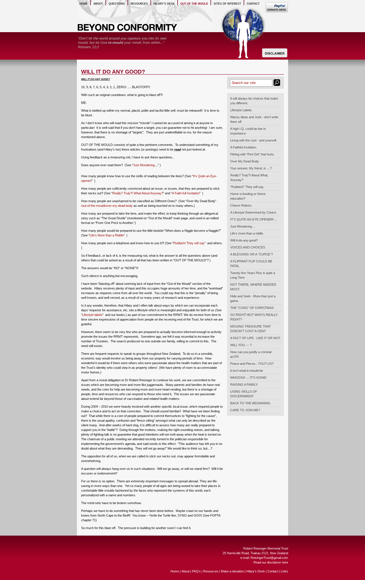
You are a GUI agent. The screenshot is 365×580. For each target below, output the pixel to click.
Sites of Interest (227, 3)
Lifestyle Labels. (241, 110)
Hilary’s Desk (255, 571)
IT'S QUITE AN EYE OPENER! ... (253, 219)
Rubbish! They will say (188, 243)
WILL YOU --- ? (241, 345)
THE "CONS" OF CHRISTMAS (252, 308)
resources (139, 3)
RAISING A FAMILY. (244, 384)
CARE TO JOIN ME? (245, 410)
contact (253, 3)
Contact (272, 571)
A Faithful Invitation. (243, 147)
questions (117, 3)
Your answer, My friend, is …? (251, 168)
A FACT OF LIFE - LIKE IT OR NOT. (255, 338)
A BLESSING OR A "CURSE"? (251, 254)
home (83, 3)
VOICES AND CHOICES (247, 247)
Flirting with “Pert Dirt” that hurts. (252, 154)
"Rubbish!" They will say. (247, 187)
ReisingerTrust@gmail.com (269, 557)
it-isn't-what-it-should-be (246, 370)
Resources (210, 571)
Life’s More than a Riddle (107, 235)
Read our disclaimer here (270, 562)
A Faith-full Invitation (185, 193)
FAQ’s (196, 571)
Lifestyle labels (92, 315)
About (185, 571)
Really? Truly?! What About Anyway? (137, 193)
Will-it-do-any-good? (244, 240)
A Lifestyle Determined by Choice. (253, 212)
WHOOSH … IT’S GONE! (248, 377)
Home (174, 571)
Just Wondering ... (242, 226)
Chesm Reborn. (241, 205)
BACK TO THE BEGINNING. (250, 403)
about (98, 3)
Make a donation (232, 571)
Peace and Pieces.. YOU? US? (252, 363)
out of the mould (194, 3)
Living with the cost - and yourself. (253, 140)
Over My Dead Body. (244, 161)
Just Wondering (144, 165)
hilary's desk (164, 3)
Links (284, 571)
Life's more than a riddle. (247, 233)
